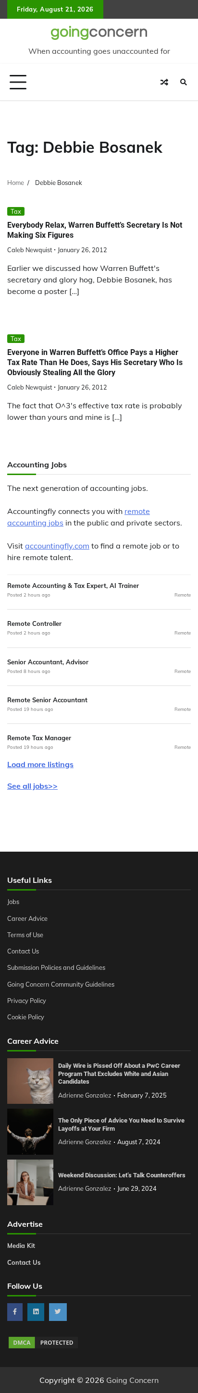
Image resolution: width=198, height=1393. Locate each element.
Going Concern (132, 1380)
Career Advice (27, 918)
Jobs (13, 901)
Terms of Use (25, 935)
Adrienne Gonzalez (84, 1095)
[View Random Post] (164, 82)
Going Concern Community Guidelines (60, 984)
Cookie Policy (25, 1017)
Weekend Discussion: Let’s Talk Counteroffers (122, 1175)
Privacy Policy (26, 1000)
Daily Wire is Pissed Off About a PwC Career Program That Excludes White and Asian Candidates (119, 1073)
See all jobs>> (32, 786)
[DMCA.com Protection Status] (43, 1347)
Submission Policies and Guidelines (56, 967)
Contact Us (23, 951)
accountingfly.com (57, 545)
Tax (16, 211)
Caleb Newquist (29, 250)
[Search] (183, 82)
